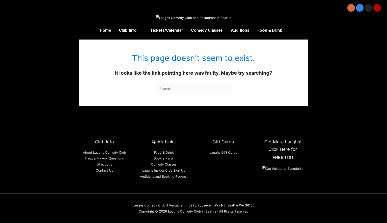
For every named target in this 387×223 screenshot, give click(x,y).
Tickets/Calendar (166, 30)
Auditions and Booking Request (164, 176)
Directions (104, 164)
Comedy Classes (207, 30)
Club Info (128, 30)
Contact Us (104, 170)
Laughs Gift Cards (223, 152)
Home (105, 30)
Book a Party (164, 158)
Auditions (240, 30)
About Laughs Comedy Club (104, 152)
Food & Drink (269, 30)
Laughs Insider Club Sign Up (163, 170)
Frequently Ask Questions (104, 158)
